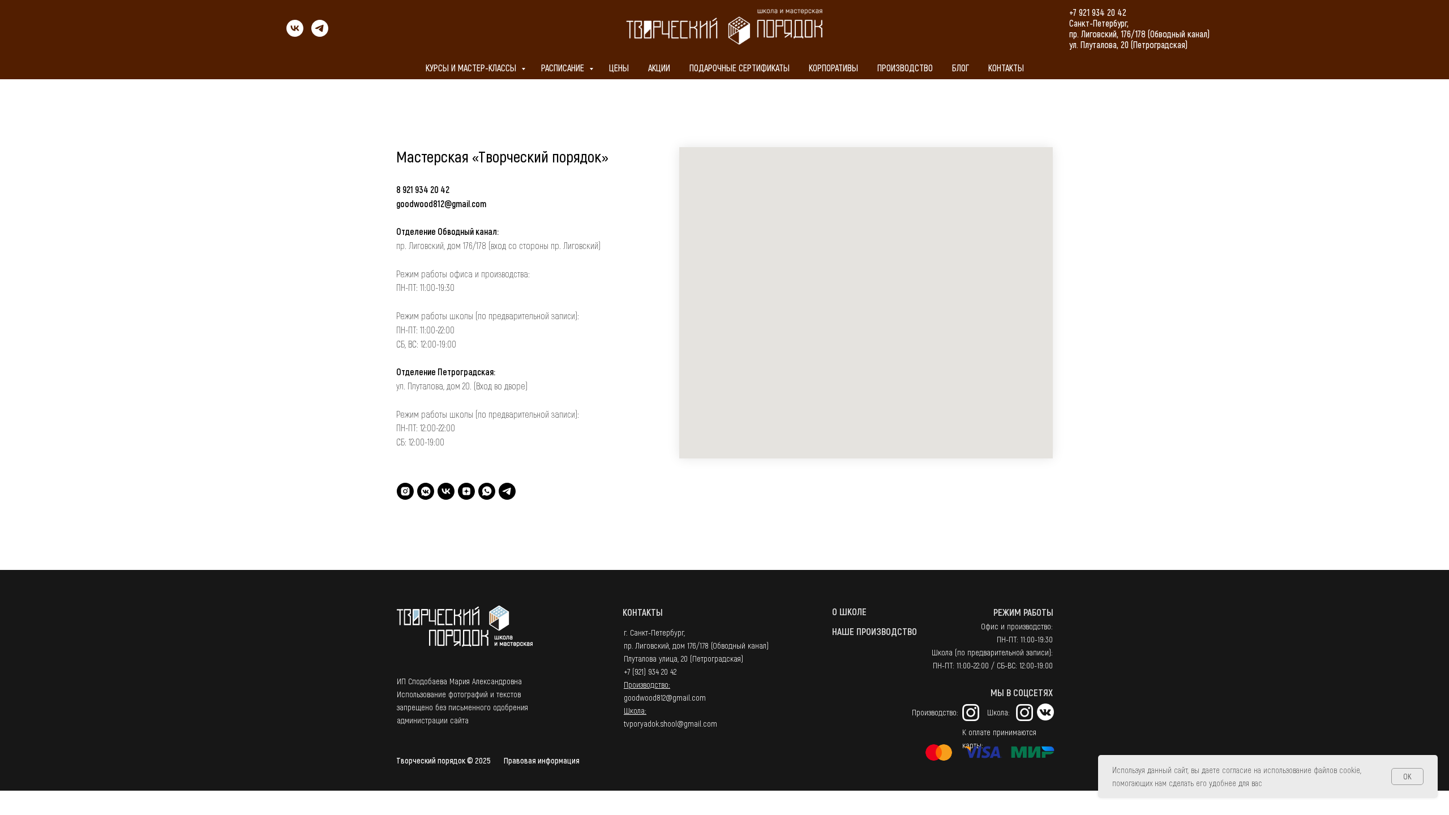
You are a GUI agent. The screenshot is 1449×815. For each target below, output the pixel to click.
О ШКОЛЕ (849, 611)
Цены (619, 67)
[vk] (294, 33)
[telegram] (319, 33)
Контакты (1006, 67)
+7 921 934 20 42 (1097, 12)
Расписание (563, 67)
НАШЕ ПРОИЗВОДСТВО (874, 631)
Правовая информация (542, 760)
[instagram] (405, 491)
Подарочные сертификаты (739, 67)
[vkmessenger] (425, 491)
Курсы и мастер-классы (472, 67)
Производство (905, 67)
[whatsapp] (486, 491)
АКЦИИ (659, 67)
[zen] (466, 491)
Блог (960, 67)
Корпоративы (833, 67)
